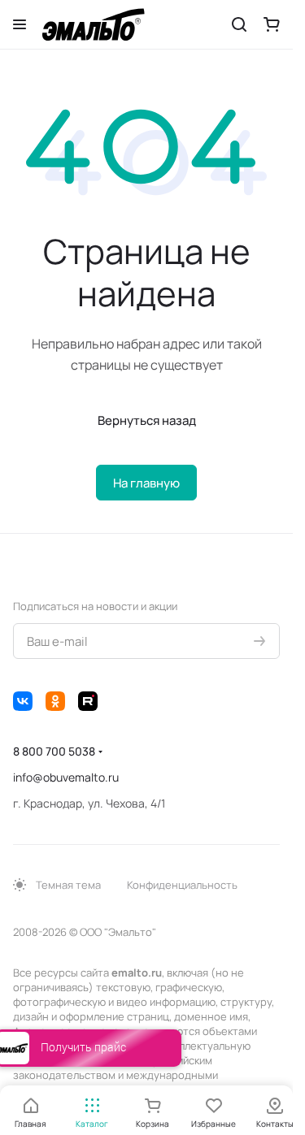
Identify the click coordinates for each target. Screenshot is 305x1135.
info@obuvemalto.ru (66, 777)
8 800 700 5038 (54, 751)
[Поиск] (239, 24)
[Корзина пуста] (272, 24)
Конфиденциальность (182, 884)
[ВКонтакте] (23, 701)
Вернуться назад (147, 420)
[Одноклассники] (55, 701)
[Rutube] (88, 701)
